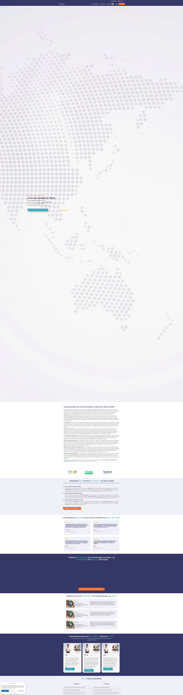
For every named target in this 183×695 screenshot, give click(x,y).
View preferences (21, 690)
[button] (24, 683)
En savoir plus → (89, 670)
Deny (13, 690)
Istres (104, 655)
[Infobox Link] (72, 472)
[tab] (77, 687)
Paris (66, 655)
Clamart (86, 655)
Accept (5, 690)
